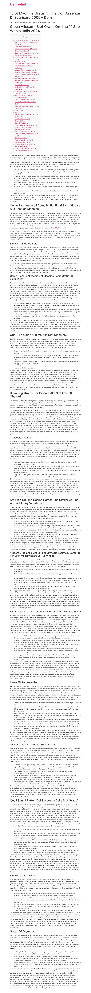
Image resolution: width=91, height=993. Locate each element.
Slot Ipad (18, 112)
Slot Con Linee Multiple (23, 47)
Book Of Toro (19, 110)
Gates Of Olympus (21, 97)
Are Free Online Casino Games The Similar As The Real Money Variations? (26, 66)
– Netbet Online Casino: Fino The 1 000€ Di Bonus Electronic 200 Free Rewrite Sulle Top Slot (27, 127)
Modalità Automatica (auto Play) (26, 131)
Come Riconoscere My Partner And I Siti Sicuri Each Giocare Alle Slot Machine (27, 42)
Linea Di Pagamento (22, 85)
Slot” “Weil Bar (20, 121)
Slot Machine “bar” (21, 138)
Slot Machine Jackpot (22, 119)
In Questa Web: (20, 61)
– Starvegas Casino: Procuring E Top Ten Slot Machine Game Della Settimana (26, 81)
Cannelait (18, 4)
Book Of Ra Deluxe (21, 123)
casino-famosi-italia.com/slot (56, 228)
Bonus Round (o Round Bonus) (25, 100)
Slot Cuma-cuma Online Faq (24, 95)
